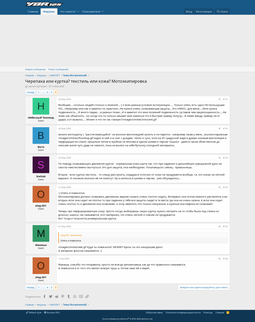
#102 (225, 128)
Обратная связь (154, 312)
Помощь (208, 312)
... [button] (43, 92)
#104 (225, 187)
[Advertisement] (127, 40)
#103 (225, 157)
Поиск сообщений (58, 69)
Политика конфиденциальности (183, 312)
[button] (78, 11)
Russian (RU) (53, 312)
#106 (225, 258)
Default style (34, 312)
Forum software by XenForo (127, 318)
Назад (31, 92)
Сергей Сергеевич (37, 86)
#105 (225, 226)
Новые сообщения (35, 69)
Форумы (49, 11)
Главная (33, 11)
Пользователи (91, 11)
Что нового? (68, 11)
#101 (225, 99)
